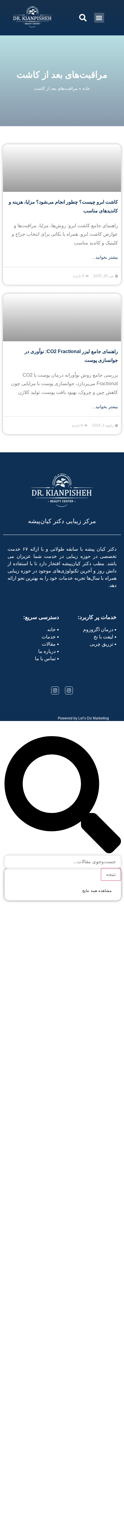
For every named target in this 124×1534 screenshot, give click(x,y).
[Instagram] (69, 690)
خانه (86, 88)
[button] (99, 18)
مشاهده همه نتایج (97, 890)
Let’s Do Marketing (93, 718)
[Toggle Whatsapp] (22, 1518)
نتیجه (111, 874)
